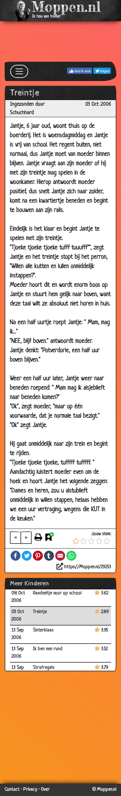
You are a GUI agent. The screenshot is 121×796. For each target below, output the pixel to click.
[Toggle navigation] (19, 71)
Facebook (15, 556)
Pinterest (38, 556)
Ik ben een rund (47, 649)
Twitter (27, 556)
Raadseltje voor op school (57, 593)
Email (60, 556)
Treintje (40, 612)
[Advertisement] (60, 41)
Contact (12, 789)
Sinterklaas (43, 630)
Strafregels (43, 667)
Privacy (30, 789)
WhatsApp (71, 556)
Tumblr (49, 556)
